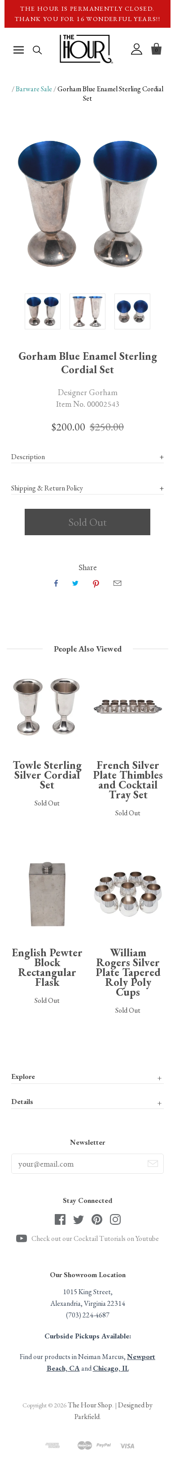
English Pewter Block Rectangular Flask (47, 967)
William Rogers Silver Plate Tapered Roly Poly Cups (128, 972)
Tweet (75, 583)
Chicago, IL (111, 1368)
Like (56, 583)
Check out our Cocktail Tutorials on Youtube (95, 1238)
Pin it (96, 583)
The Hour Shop (90, 1405)
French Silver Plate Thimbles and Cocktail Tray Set (128, 779)
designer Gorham (88, 392)
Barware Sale (34, 89)
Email (117, 583)
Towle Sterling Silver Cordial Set (47, 775)
